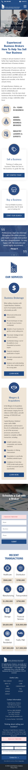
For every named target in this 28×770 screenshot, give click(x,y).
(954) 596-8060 (7, 1)
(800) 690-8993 (17, 710)
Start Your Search (14, 216)
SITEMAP (20, 691)
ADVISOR (7, 691)
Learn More (14, 374)
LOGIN (20, 683)
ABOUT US (7, 683)
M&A (7, 686)
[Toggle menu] (25, 6)
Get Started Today (14, 175)
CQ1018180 (19, 719)
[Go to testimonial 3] (16, 255)
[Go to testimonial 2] (14, 255)
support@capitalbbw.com (15, 716)
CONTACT (7, 694)
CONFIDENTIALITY (20, 686)
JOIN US (20, 681)
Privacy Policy (18, 545)
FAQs (20, 689)
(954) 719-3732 (15, 714)
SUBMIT (14, 542)
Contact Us (24, 1)
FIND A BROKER (7, 681)
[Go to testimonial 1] (12, 255)
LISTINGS (7, 689)
